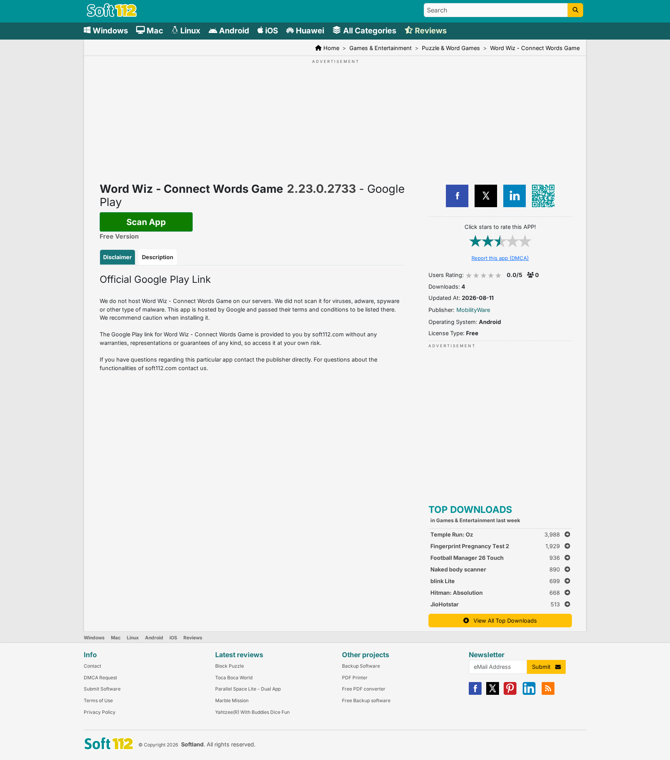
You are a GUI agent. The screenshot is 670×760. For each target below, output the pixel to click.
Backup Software (361, 666)
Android (154, 638)
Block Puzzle (229, 666)
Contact (92, 666)
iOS (173, 638)
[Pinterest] (510, 693)
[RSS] (548, 693)
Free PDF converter (363, 689)
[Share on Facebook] (457, 196)
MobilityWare (473, 309)
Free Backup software (366, 700)
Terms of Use (98, 700)
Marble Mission (232, 700)
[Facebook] (475, 693)
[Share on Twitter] (486, 196)
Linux (133, 638)
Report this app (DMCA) (500, 258)
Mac (116, 638)
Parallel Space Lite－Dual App (248, 689)
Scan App (146, 222)
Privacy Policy (100, 712)
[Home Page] (112, 15)
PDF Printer (355, 677)
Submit (543, 666)
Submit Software (102, 689)
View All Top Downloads (503, 620)
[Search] (575, 10)
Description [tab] (157, 257)
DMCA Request (100, 677)
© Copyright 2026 (158, 745)
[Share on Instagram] (514, 196)
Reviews (192, 638)
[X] (492, 693)
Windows (94, 638)
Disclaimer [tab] (117, 257)
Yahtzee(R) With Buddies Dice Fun (252, 712)
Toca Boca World (233, 677)
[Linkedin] (529, 693)
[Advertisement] (302, 113)
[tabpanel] (252, 323)
